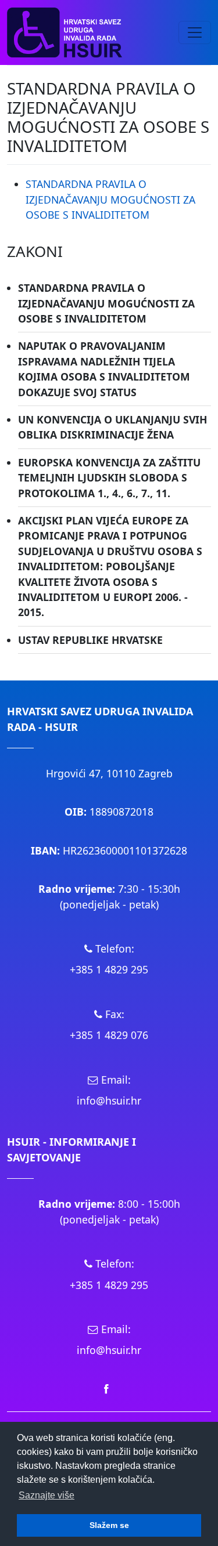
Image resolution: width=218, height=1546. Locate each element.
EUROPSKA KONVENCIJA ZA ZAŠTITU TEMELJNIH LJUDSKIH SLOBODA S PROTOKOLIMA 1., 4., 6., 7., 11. (109, 477)
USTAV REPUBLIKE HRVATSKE (90, 640)
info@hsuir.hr (109, 1100)
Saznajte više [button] (46, 1495)
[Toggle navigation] (194, 32)
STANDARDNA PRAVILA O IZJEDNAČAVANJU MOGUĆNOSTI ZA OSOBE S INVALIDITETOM (110, 199)
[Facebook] (106, 1388)
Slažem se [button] (109, 1525)
